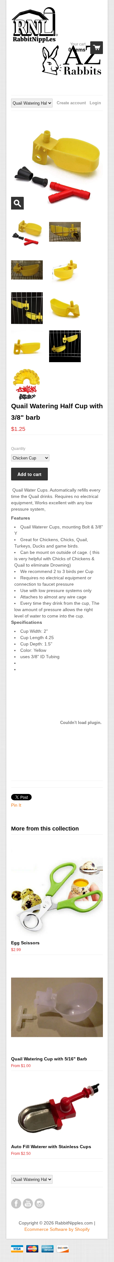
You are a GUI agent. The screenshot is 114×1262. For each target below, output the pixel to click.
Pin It (16, 805)
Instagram (40, 1203)
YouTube (28, 1203)
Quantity (18, 448)
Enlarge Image (17, 203)
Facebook (16, 1203)
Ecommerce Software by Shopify (57, 1229)
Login (95, 102)
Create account (71, 102)
